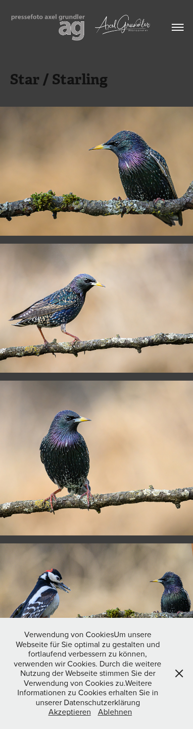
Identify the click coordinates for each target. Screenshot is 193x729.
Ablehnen (115, 711)
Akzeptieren (69, 711)
